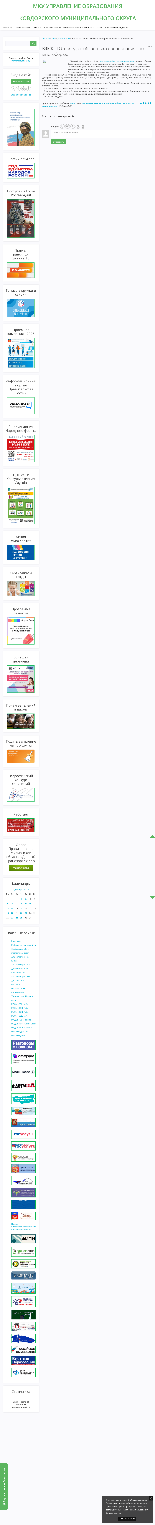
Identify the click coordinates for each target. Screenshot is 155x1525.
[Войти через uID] (62, 126)
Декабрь (62, 38)
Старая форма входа (21, 94)
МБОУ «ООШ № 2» (19, 1008)
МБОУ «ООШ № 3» (19, 1012)
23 (26, 913)
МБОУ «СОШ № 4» (19, 1015)
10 (30, 903)
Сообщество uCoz (20, 949)
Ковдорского (39, 18)
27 (12, 917)
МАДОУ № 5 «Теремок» (22, 1019)
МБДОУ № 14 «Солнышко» (23, 1023)
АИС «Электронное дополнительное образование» (20, 968)
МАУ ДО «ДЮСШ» (19, 1031)
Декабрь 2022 (21, 889)
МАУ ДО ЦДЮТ (18, 1035)
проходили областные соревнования (117, 61)
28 (17, 917)
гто (83, 103)
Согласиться (127, 1519)
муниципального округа (98, 18)
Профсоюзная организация (18, 990)
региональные (49, 106)
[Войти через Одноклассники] (28, 88)
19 (8, 913)
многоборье (108, 103)
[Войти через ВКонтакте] (13, 88)
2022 (53, 38)
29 (21, 917)
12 (8, 908)
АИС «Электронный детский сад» (20, 978)
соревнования (93, 103)
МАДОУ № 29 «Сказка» (22, 1027)
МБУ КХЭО (16, 984)
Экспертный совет (20, 952)
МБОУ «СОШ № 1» (19, 1004)
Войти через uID (21, 81)
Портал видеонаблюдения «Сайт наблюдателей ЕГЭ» (23, 1227)
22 (21, 913)
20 (12, 913)
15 (21, 908)
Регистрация (18, 60)
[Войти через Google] (23, 88)
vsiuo (72, 103)
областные (121, 103)
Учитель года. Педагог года (22, 998)
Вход (28, 60)
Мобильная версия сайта (23, 945)
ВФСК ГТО (132, 103)
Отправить (58, 141)
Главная (46, 38)
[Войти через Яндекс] (18, 88)
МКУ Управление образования (77, 6)
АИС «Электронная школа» (20, 958)
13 (12, 908)
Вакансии (16, 941)
